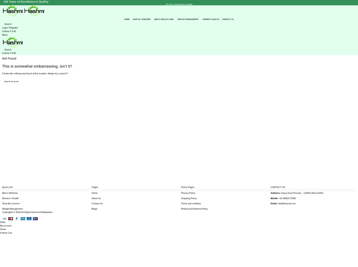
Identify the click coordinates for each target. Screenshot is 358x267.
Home (95, 193)
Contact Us (97, 203)
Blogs (94, 209)
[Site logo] (13, 11)
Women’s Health (10, 198)
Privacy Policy (188, 193)
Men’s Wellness (10, 193)
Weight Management (12, 209)
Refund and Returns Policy (194, 209)
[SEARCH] (352, 81)
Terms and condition (191, 203)
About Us (96, 198)
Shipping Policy (189, 198)
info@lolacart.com (287, 203)
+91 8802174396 (287, 198)
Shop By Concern (11, 203)
